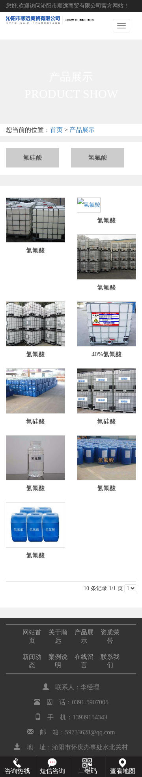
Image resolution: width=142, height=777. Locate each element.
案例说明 (58, 660)
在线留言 (84, 660)
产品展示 (82, 129)
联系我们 (110, 660)
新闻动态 (31, 660)
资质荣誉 (110, 636)
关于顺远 (58, 636)
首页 (56, 129)
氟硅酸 (32, 157)
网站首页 (31, 636)
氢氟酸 (97, 157)
